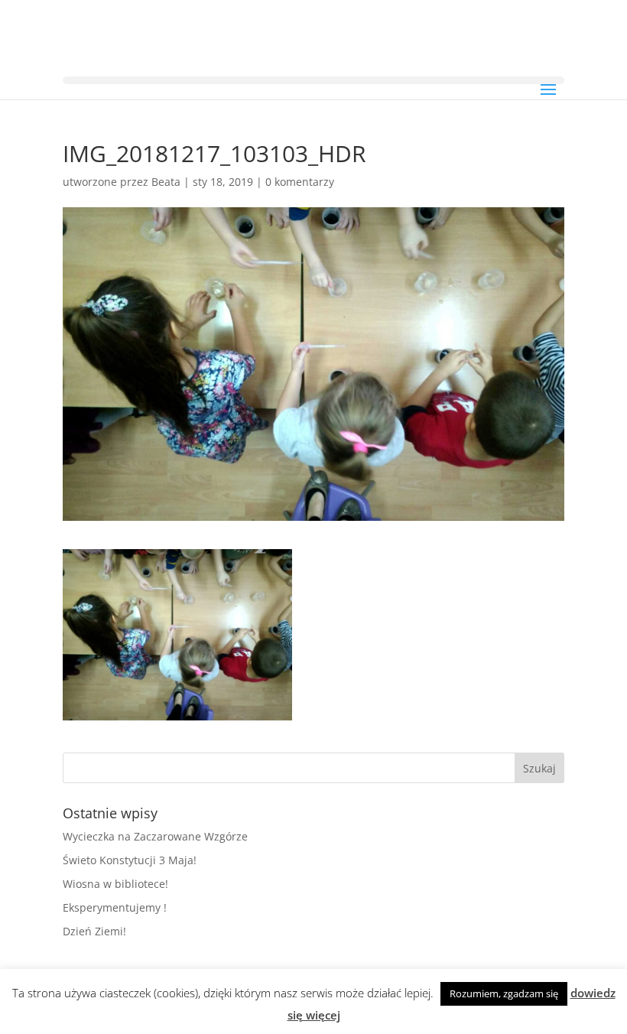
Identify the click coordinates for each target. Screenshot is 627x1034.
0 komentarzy (299, 181)
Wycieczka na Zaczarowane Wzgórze (155, 836)
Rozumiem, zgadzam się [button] (504, 993)
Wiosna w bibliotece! (115, 883)
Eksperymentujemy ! (115, 907)
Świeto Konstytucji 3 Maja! (130, 860)
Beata (165, 181)
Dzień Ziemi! (94, 931)
